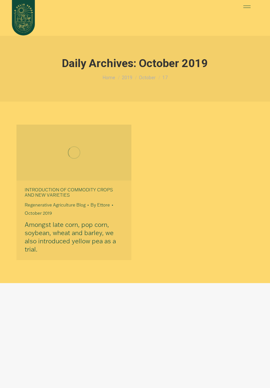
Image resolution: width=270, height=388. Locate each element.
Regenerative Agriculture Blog (55, 204)
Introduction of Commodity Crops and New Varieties (69, 192)
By (100, 204)
